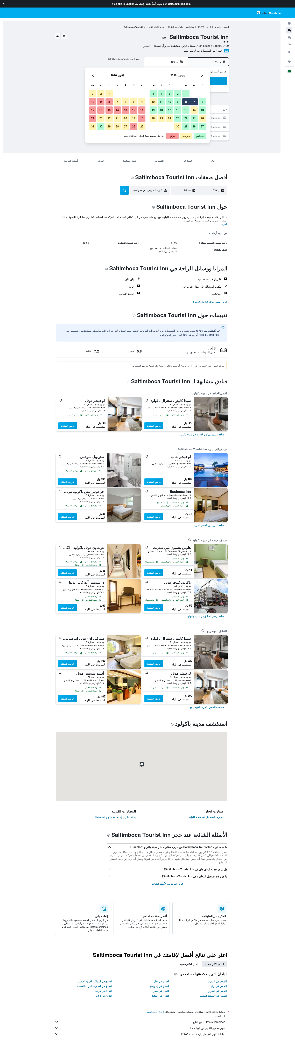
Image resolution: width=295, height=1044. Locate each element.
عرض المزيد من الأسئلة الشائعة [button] (167, 883)
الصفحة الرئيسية (222, 26)
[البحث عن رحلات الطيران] (289, 23)
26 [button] (153, 118)
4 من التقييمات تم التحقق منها (200, 50)
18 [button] (161, 110)
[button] (4, 4)
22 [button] (185, 118)
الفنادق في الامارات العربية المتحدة (94, 986)
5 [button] (153, 94)
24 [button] (169, 118)
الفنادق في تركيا (219, 986)
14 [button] (194, 110)
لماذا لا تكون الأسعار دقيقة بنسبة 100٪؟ (203, 1034)
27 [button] (202, 126)
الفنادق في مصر (161, 991)
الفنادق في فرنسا (103, 991)
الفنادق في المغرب (217, 981)
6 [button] (202, 102)
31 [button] (92, 126)
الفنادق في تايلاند (104, 995)
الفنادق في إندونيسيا (160, 986)
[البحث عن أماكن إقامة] (289, 30)
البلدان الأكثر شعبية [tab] (214, 964)
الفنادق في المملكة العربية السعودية (94, 981)
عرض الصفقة (154, 426)
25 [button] (161, 118)
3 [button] (169, 94)
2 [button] (178, 94)
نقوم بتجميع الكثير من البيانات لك (206, 1028)
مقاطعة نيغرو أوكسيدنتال (183, 26)
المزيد (224, 224)
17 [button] (169, 110)
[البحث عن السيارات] (289, 37)
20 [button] (202, 118)
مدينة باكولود (158, 26)
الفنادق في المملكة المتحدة (213, 995)
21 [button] (194, 118)
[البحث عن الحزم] (289, 44)
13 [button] (202, 110)
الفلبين (208, 26)
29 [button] (185, 126)
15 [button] (185, 110)
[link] (202, 434)
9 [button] (178, 102)
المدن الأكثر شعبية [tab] (189, 964)
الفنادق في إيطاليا (161, 995)
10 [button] (169, 102)
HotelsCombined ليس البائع (209, 1022)
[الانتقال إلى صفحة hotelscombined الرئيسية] (269, 12)
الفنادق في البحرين (217, 991)
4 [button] (161, 94)
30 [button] (177, 126)
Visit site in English (123, 3)
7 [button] (194, 102)
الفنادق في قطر (162, 981)
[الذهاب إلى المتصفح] (289, 52)
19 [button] (153, 110)
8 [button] (186, 102)
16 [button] (177, 110)
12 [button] (153, 102)
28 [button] (194, 126)
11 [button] (161, 102)
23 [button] (177, 118)
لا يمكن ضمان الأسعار (154, 1011)
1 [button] (186, 94)
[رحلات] (289, 61)
